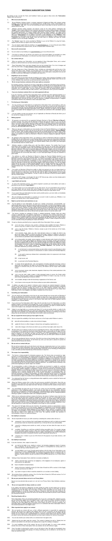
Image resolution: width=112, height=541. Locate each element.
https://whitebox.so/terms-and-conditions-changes (38, 66)
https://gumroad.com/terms (25, 125)
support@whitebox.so (42, 45)
